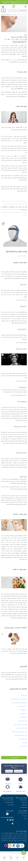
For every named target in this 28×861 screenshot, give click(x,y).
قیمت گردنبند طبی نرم (21, 728)
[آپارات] (8, 820)
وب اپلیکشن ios (9, 771)
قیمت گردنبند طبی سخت (20, 735)
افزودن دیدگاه (14, 758)
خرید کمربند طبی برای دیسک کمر (19, 699)
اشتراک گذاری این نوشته (18, 42)
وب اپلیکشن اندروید (18, 771)
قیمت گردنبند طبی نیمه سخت (19, 732)
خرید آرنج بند (23, 695)
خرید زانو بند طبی (22, 721)
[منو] (25, 6)
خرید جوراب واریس (22, 706)
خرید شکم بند (23, 717)
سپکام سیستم (13, 853)
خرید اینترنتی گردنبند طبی (20, 724)
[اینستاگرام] (12, 820)
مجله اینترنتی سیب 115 (22, 813)
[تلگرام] (10, 820)
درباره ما (25, 818)
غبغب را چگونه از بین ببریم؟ (19, 37)
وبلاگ (19, 14)
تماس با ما (24, 816)
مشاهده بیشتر (23, 842)
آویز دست (24, 743)
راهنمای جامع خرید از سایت (8, 800)
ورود (3, 10)
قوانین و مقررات (10, 804)
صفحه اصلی (24, 14)
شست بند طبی (23, 746)
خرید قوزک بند (23, 710)
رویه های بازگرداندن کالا (9, 802)
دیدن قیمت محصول (22, 256)
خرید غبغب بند (13, 60)
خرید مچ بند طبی (22, 739)
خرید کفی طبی (23, 713)
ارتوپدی (14, 14)
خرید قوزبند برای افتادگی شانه (19, 703)
